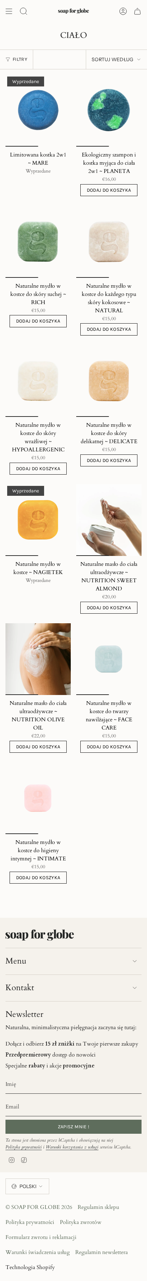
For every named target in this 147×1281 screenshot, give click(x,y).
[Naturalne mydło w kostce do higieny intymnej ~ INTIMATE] (38, 798)
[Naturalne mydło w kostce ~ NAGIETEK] (38, 520)
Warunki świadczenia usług (37, 1252)
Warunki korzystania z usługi (72, 1147)
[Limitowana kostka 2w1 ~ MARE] (38, 111)
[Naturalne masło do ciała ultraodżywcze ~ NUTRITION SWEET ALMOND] (109, 520)
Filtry (20, 59)
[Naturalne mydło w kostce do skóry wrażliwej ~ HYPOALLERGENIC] (38, 381)
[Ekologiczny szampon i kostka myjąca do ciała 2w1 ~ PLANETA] (109, 111)
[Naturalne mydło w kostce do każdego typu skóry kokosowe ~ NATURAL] (109, 241)
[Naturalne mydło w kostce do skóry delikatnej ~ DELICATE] (109, 381)
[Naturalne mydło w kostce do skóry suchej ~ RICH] (38, 241)
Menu (15, 961)
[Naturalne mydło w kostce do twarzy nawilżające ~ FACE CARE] (109, 659)
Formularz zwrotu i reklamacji (41, 1237)
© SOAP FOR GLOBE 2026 (38, 1207)
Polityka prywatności (23, 1147)
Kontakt (19, 987)
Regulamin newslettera (101, 1252)
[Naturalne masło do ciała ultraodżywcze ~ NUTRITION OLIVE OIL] (38, 659)
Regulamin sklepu (98, 1207)
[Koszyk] (137, 11)
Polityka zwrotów (81, 1222)
